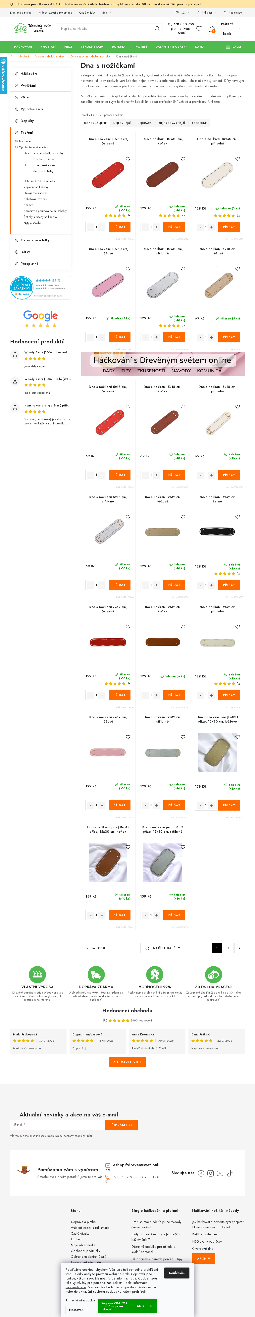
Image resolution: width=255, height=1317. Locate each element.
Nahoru (97, 948)
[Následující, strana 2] (228, 948)
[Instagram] (210, 1173)
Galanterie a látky (35, 240)
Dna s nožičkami (45, 165)
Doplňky (27, 121)
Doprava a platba (20, 13)
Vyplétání (28, 85)
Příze (25, 97)
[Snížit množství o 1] (90, 227)
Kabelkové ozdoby (35, 199)
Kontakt (76, 1239)
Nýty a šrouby (32, 223)
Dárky (25, 252)
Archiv (203, 1259)
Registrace (235, 13)
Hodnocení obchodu (127, 1010)
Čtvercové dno (203, 1248)
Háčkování (29, 73)
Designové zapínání (36, 193)
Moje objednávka (83, 1245)
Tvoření (27, 132)
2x (183, 215)
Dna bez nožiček (43, 159)
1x (129, 215)
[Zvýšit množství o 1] (101, 227)
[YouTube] (220, 1173)
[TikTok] (230, 1173)
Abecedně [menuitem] (199, 123)
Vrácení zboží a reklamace (55, 13)
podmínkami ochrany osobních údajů (70, 1136)
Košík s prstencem (205, 1234)
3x (183, 325)
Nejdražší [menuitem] (145, 123)
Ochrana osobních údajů (88, 1256)
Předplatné (29, 263)
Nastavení (76, 1310)
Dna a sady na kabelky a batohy (43, 153)
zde (133, 1278)
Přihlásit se (121, 1125)
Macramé (25, 141)
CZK (183, 13)
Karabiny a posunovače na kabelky (45, 211)
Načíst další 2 (166, 948)
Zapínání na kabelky (36, 187)
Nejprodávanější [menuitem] (172, 123)
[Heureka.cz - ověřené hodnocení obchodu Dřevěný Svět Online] (40, 288)
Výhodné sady (32, 109)
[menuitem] (23, 47)
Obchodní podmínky (85, 1251)
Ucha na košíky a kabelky (39, 181)
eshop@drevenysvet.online (132, 1167)
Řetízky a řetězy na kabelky (40, 217)
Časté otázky (87, 13)
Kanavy (28, 205)
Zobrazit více (127, 1062)
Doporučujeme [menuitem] (95, 123)
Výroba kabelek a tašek (33, 147)
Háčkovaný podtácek (207, 1241)
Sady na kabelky (43, 171)
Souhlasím (176, 1273)
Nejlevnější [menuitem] (122, 123)
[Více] (233, 47)
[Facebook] (201, 1173)
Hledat (157, 29)
